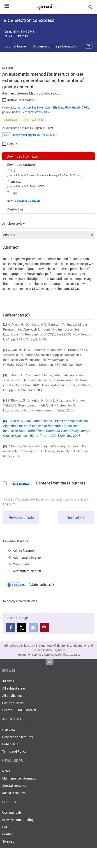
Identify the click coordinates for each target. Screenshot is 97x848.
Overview (8, 730)
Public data (10, 744)
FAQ (5, 827)
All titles (8, 681)
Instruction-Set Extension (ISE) (36, 107)
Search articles (12, 703)
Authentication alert (27, 571)
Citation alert (22, 564)
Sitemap (8, 841)
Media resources (13, 793)
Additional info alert (27, 557)
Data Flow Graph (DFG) (73, 107)
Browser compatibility (18, 819)
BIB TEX (15, 182)
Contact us (15, 209)
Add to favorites (24, 550)
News (6, 771)
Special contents (14, 785)
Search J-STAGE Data (17, 710)
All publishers (12, 695)
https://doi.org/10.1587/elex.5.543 (35, 135)
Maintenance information (20, 778)
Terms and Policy (14, 751)
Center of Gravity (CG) (35, 112)
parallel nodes (11, 112)
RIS (12, 170)
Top (49, 662)
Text (14, 193)
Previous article (21, 517)
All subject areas (14, 688)
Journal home (15, 46)
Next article (76, 517)
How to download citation (23, 200)
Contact (8, 834)
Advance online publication (54, 46)
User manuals (12, 812)
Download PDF (22, 156)
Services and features (17, 737)
